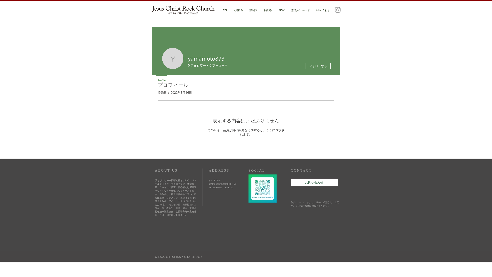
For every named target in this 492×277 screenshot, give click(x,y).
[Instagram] (338, 9)
